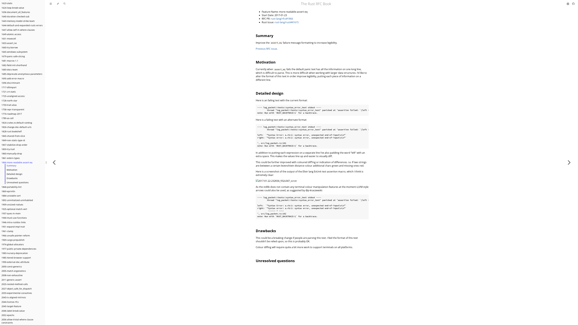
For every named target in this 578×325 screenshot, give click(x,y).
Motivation (12, 169)
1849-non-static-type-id (13, 140)
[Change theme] (57, 4)
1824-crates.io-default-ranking (17, 122)
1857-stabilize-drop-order (14, 144)
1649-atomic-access (11, 34)
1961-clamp (7, 231)
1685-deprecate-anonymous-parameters (22, 74)
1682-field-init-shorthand (14, 65)
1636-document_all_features (16, 12)
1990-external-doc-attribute (15, 262)
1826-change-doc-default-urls (16, 127)
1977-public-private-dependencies (19, 248)
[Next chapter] (569, 162)
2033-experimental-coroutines (17, 293)
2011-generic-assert (12, 279)
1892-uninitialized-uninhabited (17, 200)
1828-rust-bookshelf (12, 131)
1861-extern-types (11, 158)
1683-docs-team (10, 69)
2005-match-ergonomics (14, 270)
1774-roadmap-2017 (12, 113)
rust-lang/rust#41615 (287, 22)
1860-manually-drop (12, 153)
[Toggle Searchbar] (64, 4)
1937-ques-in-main (11, 213)
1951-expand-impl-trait (13, 226)
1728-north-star (9, 100)
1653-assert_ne (9, 43)
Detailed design (14, 174)
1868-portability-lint (12, 187)
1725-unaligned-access (13, 96)
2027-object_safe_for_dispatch (17, 288)
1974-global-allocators (13, 244)
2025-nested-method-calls (15, 284)
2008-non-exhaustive (12, 275)
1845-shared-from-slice (13, 136)
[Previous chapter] (54, 162)
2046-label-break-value (13, 310)
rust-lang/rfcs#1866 (282, 18)
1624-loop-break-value (13, 7)
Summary (11, 165)
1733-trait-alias (9, 105)
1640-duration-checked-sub (15, 16)
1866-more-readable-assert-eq (17, 162)
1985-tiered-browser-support (16, 257)
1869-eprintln (8, 191)
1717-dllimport (9, 87)
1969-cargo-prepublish (13, 239)
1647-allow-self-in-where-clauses (18, 29)
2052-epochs (8, 315)
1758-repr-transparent (13, 109)
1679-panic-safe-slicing (13, 56)
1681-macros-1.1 (10, 60)
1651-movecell (9, 38)
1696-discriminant (11, 82)
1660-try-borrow (10, 47)
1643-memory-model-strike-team (18, 21)
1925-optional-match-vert (14, 209)
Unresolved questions (18, 182)
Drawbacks (12, 178)
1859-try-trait (8, 149)
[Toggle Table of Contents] (50, 4)
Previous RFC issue (266, 48)
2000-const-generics (12, 266)
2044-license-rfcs (10, 301)
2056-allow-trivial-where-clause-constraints (18, 321)
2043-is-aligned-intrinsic (14, 297)
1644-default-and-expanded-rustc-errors (22, 25)
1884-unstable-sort (11, 195)
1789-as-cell (8, 118)
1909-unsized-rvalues (12, 204)
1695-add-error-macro (13, 78)
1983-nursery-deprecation (15, 253)
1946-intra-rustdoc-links (14, 222)
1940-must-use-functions (14, 217)
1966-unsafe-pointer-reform (16, 235)
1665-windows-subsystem (15, 51)
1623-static (7, 3)
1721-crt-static (9, 91)
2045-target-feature (11, 306)
